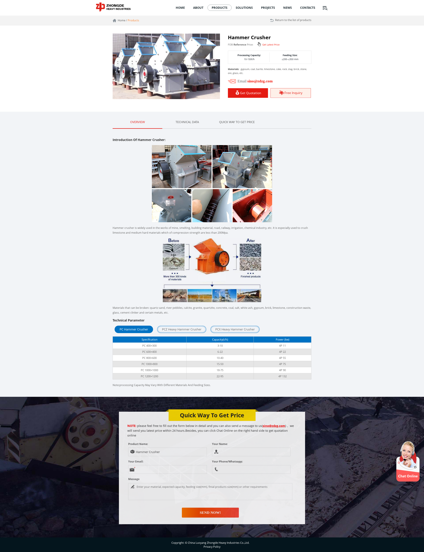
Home (121, 20)
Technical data (187, 122)
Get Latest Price (271, 44)
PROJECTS (268, 8)
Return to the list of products (293, 20)
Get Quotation (250, 93)
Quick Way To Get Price (237, 122)
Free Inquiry (293, 93)
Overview (137, 122)
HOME (180, 8)
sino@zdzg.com (274, 426)
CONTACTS (307, 8)
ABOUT (198, 8)
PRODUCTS (219, 8)
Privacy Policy (212, 547)
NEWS (287, 8)
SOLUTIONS (244, 8)
